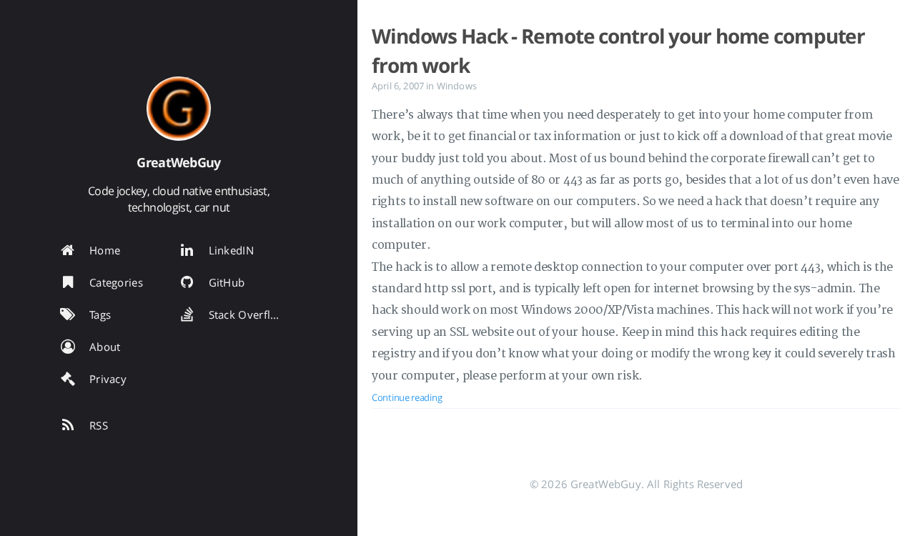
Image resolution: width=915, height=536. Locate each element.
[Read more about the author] (178, 108)
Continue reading (407, 397)
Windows (457, 85)
